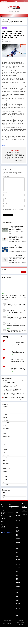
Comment (6, 176)
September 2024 (6, 468)
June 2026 (5, 412)
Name (5, 192)
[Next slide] (26, 1)
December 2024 (6, 460)
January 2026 (5, 425)
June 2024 (5, 476)
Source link (4, 145)
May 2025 (5, 447)
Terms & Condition (21, 622)
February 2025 (6, 455)
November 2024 (6, 463)
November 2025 (6, 430)
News (3, 293)
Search (4, 269)
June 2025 (5, 444)
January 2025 (5, 457)
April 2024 (5, 482)
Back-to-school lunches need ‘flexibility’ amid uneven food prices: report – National (18, 361)
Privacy (24, 517)
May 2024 (5, 479)
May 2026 (5, 414)
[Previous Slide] (24, 1)
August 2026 (5, 406)
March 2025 (5, 452)
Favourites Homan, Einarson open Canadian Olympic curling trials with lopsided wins (17, 228)
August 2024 (5, 471)
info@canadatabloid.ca (7, 532)
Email (5, 198)
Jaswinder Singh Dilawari (8, 39)
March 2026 (5, 420)
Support (24, 510)
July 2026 (5, 409)
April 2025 (5, 449)
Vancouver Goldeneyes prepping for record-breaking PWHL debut (16, 247)
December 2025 (6, 428)
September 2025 (6, 436)
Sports (4, 28)
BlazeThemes (7, 624)
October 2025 (5, 433)
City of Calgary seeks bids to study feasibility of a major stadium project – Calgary (12, 1)
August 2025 (5, 439)
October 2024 (5, 465)
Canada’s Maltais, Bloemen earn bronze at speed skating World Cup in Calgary (16, 237)
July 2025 (5, 441)
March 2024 (5, 484)
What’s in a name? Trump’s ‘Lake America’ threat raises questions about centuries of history (16, 325)
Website (5, 203)
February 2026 (6, 422)
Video (4, 497)
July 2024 (5, 474)
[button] (14, 99)
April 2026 (5, 417)
